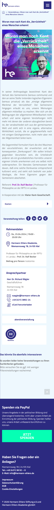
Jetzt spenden (27, 436)
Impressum (7, 479)
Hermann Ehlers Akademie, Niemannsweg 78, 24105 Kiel (25, 244)
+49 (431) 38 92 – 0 (16, 470)
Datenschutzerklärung (12, 482)
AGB (4, 485)
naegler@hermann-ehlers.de (26, 295)
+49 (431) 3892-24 (21, 299)
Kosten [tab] (8, 204)
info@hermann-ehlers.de (22, 473)
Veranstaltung (13, 12)
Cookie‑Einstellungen (12, 489)
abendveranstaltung (24, 319)
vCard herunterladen (22, 304)
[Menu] (47, 5)
